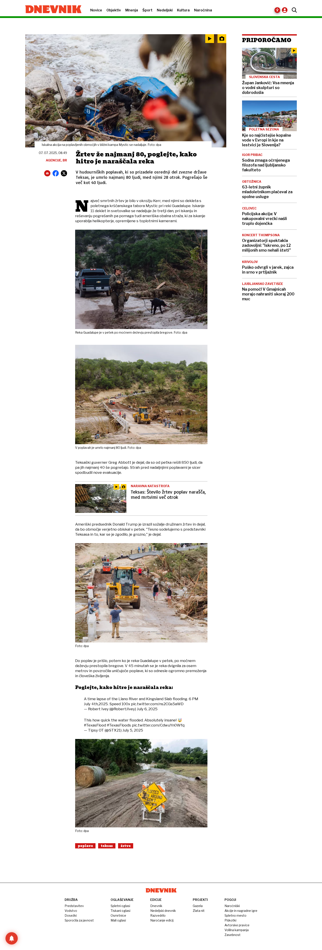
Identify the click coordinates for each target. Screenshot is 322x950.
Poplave (85, 845)
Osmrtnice (118, 915)
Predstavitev (74, 906)
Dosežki (71, 915)
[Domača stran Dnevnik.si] (51, 9)
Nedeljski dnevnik (163, 910)
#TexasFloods (119, 725)
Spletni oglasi (120, 906)
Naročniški (232, 906)
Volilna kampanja (237, 930)
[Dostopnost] (277, 10)
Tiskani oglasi (120, 910)
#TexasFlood (95, 725)
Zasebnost (233, 935)
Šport (147, 10)
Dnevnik (156, 906)
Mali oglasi (118, 920)
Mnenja (131, 10)
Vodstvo (71, 910)
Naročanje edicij (161, 920)
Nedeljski (165, 10)
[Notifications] (11, 938)
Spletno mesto (235, 915)
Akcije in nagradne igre (241, 910)
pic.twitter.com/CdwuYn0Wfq (158, 725)
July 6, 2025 (147, 709)
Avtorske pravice (237, 925)
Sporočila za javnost (79, 920)
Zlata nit (199, 910)
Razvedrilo (158, 915)
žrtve (126, 845)
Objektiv (113, 10)
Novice (96, 10)
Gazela (198, 906)
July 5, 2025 (132, 730)
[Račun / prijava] (286, 10)
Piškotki (230, 920)
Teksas (107, 845)
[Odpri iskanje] (293, 10)
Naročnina (203, 10)
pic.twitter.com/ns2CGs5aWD (157, 704)
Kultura (183, 10)
